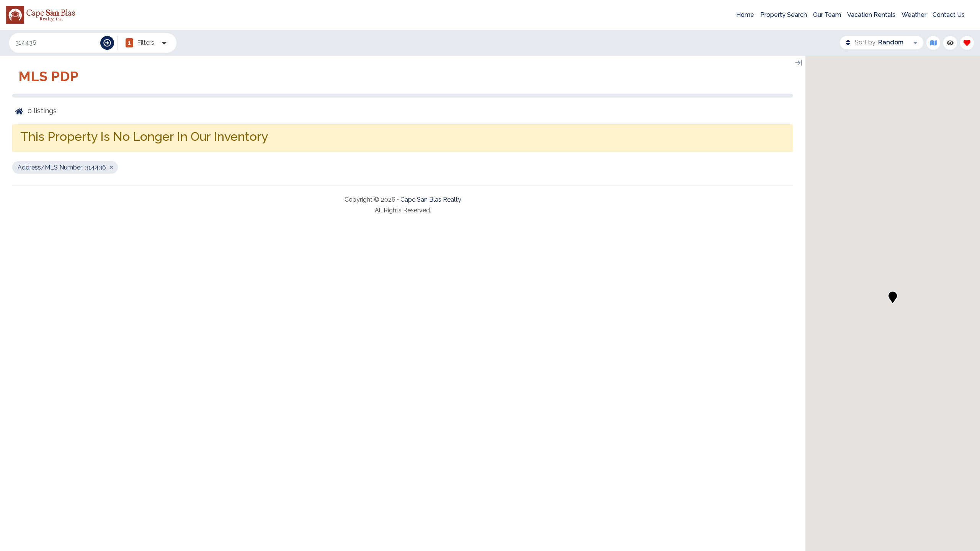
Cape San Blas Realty (430, 199)
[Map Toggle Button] (933, 43)
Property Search (783, 14)
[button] (893, 297)
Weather (914, 14)
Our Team (827, 14)
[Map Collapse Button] (798, 63)
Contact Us (949, 14)
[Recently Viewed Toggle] (950, 43)
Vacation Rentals (871, 14)
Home (745, 14)
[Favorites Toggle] (967, 43)
